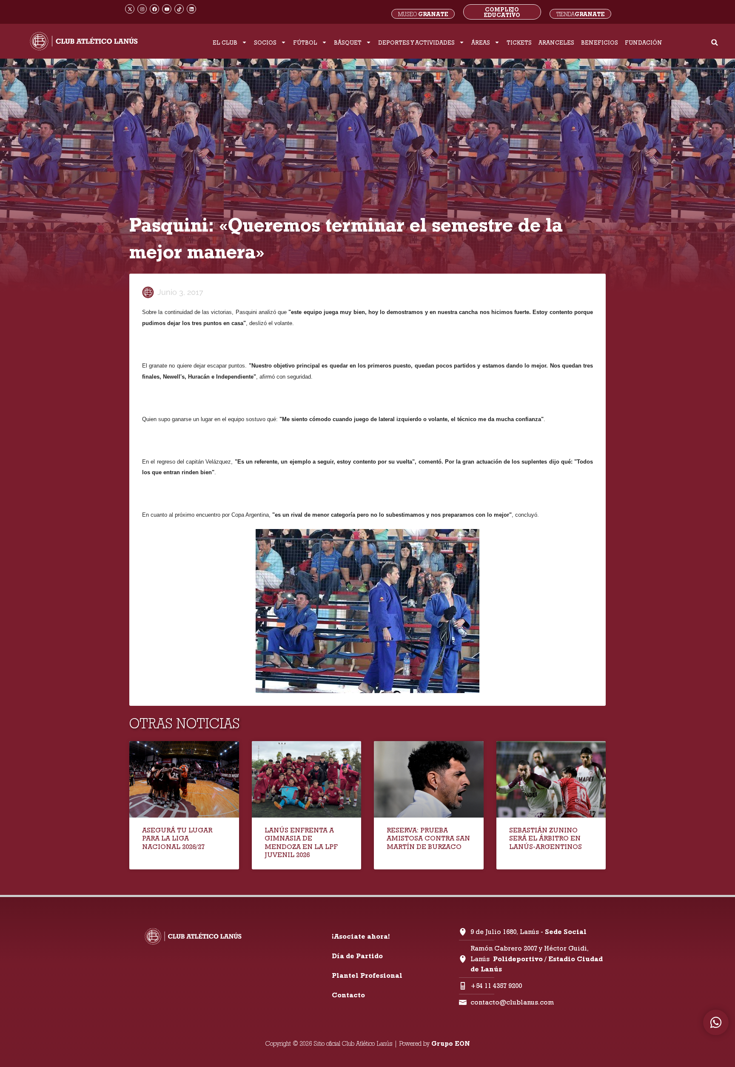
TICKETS (519, 42)
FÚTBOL (305, 42)
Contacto (348, 995)
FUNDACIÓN (643, 42)
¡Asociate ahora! (361, 936)
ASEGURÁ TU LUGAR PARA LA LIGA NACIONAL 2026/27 (177, 838)
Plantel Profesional (367, 975)
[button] (714, 42)
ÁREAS (480, 42)
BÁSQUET (348, 42)
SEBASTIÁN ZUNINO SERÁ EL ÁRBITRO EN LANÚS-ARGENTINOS (545, 838)
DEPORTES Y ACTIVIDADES (416, 42)
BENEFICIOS (599, 42)
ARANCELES (556, 42)
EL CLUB (225, 42)
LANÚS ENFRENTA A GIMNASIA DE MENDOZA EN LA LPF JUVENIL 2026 (301, 842)
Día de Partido (357, 956)
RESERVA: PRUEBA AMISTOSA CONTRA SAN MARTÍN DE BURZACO (428, 838)
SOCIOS (265, 42)
